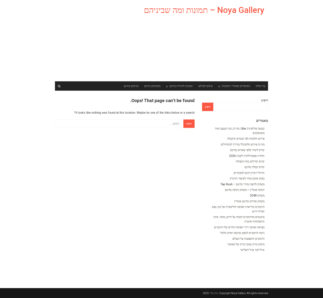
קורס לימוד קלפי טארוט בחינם (247, 150)
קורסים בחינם (131, 86)
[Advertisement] (161, 53)
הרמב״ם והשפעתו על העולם (248, 238)
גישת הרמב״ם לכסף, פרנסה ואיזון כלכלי (242, 233)
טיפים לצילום (205, 86)
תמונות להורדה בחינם (181, 86)
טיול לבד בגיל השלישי (252, 250)
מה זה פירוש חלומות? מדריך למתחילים (242, 144)
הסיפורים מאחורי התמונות (236, 86)
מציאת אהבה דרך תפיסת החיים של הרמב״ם (239, 227)
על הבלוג (260, 86)
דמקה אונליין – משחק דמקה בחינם (244, 190)
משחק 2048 (257, 195)
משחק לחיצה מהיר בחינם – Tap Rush (242, 184)
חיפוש (264, 100)
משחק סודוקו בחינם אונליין (249, 201)
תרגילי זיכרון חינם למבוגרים (249, 173)
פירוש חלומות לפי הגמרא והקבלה (245, 138)
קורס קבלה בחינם (254, 167)
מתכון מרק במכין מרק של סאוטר (245, 244)
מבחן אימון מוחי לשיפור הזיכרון (247, 178)
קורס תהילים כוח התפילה (250, 161)
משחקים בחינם (152, 86)
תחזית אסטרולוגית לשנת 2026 (246, 156)
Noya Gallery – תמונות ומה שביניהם (204, 10)
